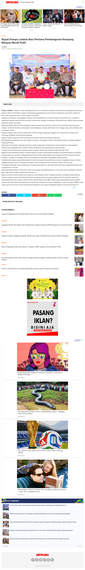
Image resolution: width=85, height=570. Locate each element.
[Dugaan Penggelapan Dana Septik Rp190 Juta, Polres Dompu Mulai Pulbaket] (79, 217)
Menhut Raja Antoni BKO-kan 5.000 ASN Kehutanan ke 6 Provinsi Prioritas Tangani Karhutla (39, 539)
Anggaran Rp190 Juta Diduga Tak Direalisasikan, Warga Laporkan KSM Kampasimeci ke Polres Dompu (37, 225)
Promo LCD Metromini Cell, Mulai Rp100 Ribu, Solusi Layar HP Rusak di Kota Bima (30, 269)
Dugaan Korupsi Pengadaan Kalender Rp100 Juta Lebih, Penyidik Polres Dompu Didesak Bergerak (35, 236)
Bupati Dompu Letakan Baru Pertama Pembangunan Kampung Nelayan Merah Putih (37, 41)
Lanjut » (79, 546)
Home (3, 36)
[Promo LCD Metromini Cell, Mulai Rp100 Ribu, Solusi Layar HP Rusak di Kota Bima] (79, 272)
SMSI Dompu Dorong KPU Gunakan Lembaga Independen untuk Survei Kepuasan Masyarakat (40, 513)
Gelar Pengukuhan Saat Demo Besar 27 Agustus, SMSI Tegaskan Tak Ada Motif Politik (31, 247)
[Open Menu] (2, 2)
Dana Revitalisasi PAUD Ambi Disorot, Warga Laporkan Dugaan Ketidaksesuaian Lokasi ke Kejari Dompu (35, 259)
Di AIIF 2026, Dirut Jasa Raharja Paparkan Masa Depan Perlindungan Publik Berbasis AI (38, 505)
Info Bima (47, 566)
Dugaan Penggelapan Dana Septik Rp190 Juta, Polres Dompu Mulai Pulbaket (28, 214)
